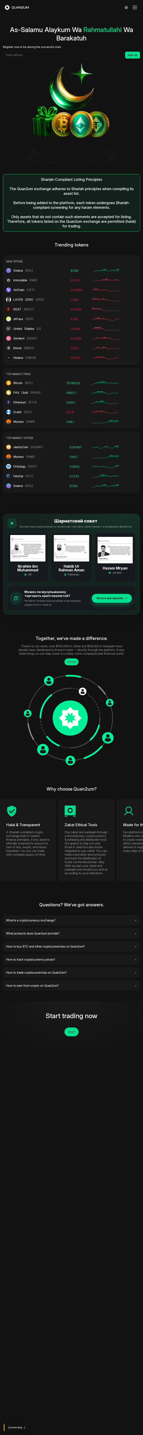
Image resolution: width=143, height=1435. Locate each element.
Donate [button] (71, 661)
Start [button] (71, 1032)
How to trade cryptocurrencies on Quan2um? (36, 972)
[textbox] (63, 55)
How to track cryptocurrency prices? (30, 959)
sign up (132, 54)
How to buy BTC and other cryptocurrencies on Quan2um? (45, 946)
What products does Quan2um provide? (32, 933)
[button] (27, 557)
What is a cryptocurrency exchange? (30, 920)
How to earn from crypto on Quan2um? (32, 985)
